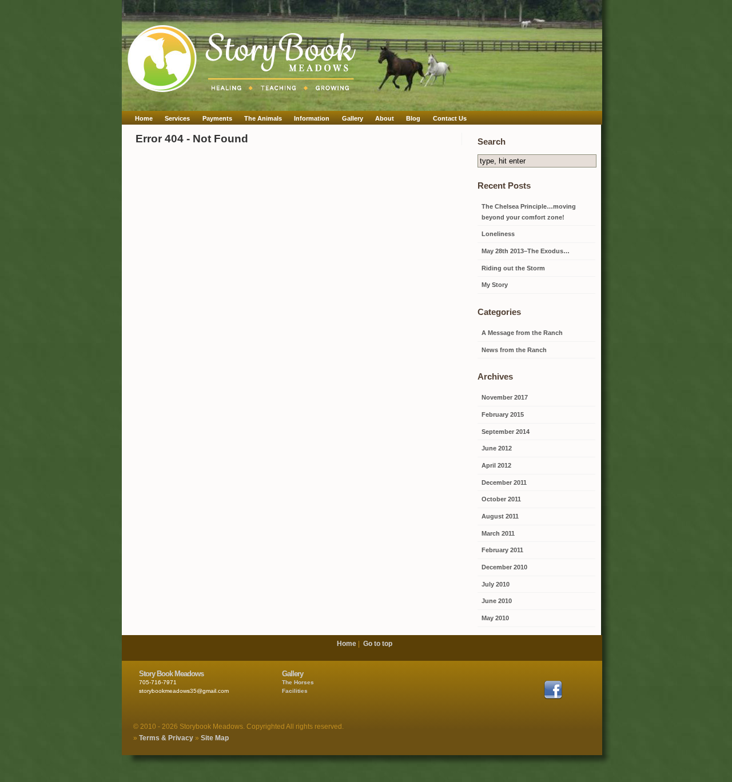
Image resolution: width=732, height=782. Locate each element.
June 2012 (497, 448)
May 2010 (495, 618)
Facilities (295, 691)
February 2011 (502, 549)
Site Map (215, 738)
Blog (413, 118)
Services (177, 118)
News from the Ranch (514, 349)
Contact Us (450, 118)
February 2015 (503, 414)
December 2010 (504, 567)
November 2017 (505, 397)
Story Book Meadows (171, 673)
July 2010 (496, 584)
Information (311, 118)
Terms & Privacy (166, 738)
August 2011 (500, 516)
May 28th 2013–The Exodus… (526, 251)
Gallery (352, 118)
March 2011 (498, 533)
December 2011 (504, 482)
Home (144, 118)
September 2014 (506, 431)
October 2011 (501, 499)
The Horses (298, 682)
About (384, 118)
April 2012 (496, 465)
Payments (217, 118)
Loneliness (498, 233)
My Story (495, 284)
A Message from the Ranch (522, 332)
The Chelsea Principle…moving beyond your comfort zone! (529, 212)
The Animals (263, 118)
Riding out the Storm (513, 268)
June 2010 (497, 600)
